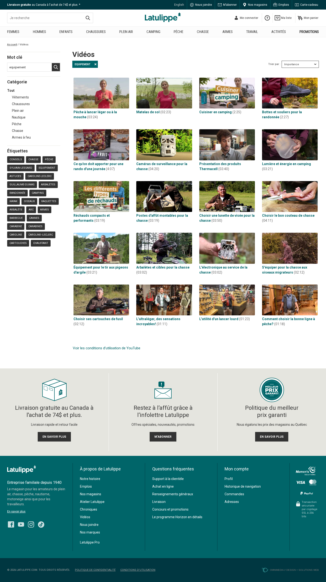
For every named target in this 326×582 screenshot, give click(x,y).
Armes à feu (21, 137)
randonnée (17, 192)
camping (38, 192)
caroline (16, 234)
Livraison (159, 502)
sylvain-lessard (21, 167)
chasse (33, 159)
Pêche (178, 32)
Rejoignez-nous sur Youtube (21, 524)
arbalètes (48, 184)
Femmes (13, 32)
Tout (11, 90)
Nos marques (90, 532)
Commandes (234, 494)
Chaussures (96, 32)
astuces (15, 176)
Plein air (126, 32)
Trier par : (274, 64)
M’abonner (230, 4)
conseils (16, 159)
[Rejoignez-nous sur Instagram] (31, 523)
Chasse (203, 32)
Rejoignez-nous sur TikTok (41, 524)
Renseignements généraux (172, 494)
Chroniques (88, 509)
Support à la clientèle (168, 479)
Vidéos (85, 517)
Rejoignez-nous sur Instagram (31, 524)
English (179, 4)
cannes (34, 218)
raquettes (48, 201)
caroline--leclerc (40, 234)
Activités (278, 32)
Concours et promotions (170, 509)
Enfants (66, 32)
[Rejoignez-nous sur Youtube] (21, 523)
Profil (229, 479)
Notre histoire (90, 479)
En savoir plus (16, 511)
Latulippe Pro (90, 542)
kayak (13, 201)
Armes (227, 32)
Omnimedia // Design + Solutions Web (294, 570)
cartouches (18, 243)
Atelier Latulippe (92, 502)
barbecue (16, 218)
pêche (49, 159)
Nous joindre (203, 4)
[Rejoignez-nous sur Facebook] (11, 523)
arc (31, 209)
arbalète (16, 209)
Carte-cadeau (309, 4)
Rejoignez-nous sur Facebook (11, 524)
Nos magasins (257, 4)
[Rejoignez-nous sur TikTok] (41, 523)
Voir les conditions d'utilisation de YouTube (106, 348)
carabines (35, 226)
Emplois (284, 4)
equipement (47, 167)
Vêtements (20, 97)
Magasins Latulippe (163, 17)
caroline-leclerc (40, 176)
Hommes (39, 32)
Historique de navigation (243, 486)
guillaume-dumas (22, 184)
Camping (153, 32)
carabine (16, 226)
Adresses (232, 502)
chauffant (40, 243)
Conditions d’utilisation (137, 569)
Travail (252, 32)
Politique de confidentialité (95, 569)
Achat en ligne (163, 486)
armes (44, 209)
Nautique (19, 117)
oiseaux (29, 201)
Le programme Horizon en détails (177, 517)
